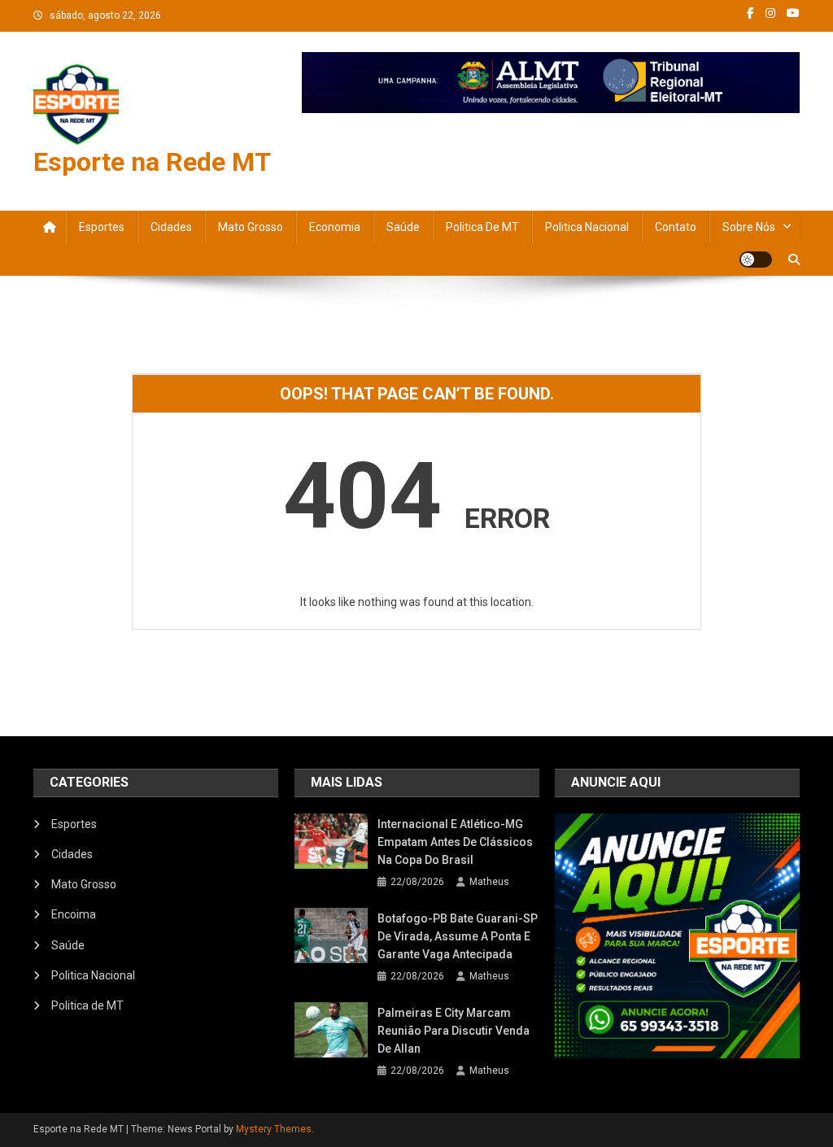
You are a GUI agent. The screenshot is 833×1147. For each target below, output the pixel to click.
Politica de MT (482, 226)
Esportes (101, 226)
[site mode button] (755, 259)
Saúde (403, 226)
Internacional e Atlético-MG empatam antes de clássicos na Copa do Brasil (455, 842)
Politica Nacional (587, 226)
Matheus (489, 882)
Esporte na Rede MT (152, 161)
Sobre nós (748, 226)
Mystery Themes (274, 1129)
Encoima (73, 914)
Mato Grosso (250, 226)
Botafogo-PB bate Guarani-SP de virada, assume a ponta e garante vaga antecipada (457, 936)
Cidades (171, 226)
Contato (675, 226)
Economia (334, 226)
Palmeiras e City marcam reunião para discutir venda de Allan (453, 1030)
